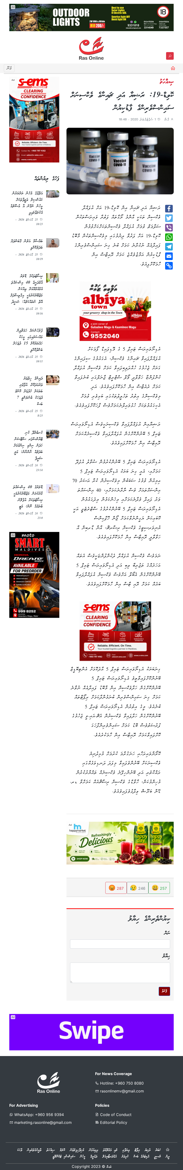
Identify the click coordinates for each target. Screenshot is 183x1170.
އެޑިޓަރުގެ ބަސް (141, 1157)
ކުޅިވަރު (125, 1157)
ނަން (167, 933)
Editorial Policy (113, 1122)
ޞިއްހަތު (50, 1150)
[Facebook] (169, 208)
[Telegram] (169, 246)
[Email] (169, 256)
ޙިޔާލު (166, 956)
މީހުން (82, 1157)
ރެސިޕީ (157, 1157)
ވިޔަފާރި (126, 1150)
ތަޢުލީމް (93, 1157)
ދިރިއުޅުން (93, 1150)
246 (137, 887)
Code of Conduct (115, 1114)
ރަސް (109, 1167)
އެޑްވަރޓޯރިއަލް (109, 1157)
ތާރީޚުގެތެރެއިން (34, 1150)
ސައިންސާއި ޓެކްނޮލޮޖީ (64, 1157)
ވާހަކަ (19, 1150)
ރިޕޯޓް (137, 1150)
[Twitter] (169, 218)
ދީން (167, 1157)
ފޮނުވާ (164, 991)
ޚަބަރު (158, 1150)
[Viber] (169, 227)
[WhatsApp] (169, 237)
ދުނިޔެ (147, 1150)
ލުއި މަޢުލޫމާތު (110, 1150)
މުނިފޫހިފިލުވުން (77, 1150)
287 (116, 887)
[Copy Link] (169, 265)
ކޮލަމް (62, 1150)
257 (159, 887)
